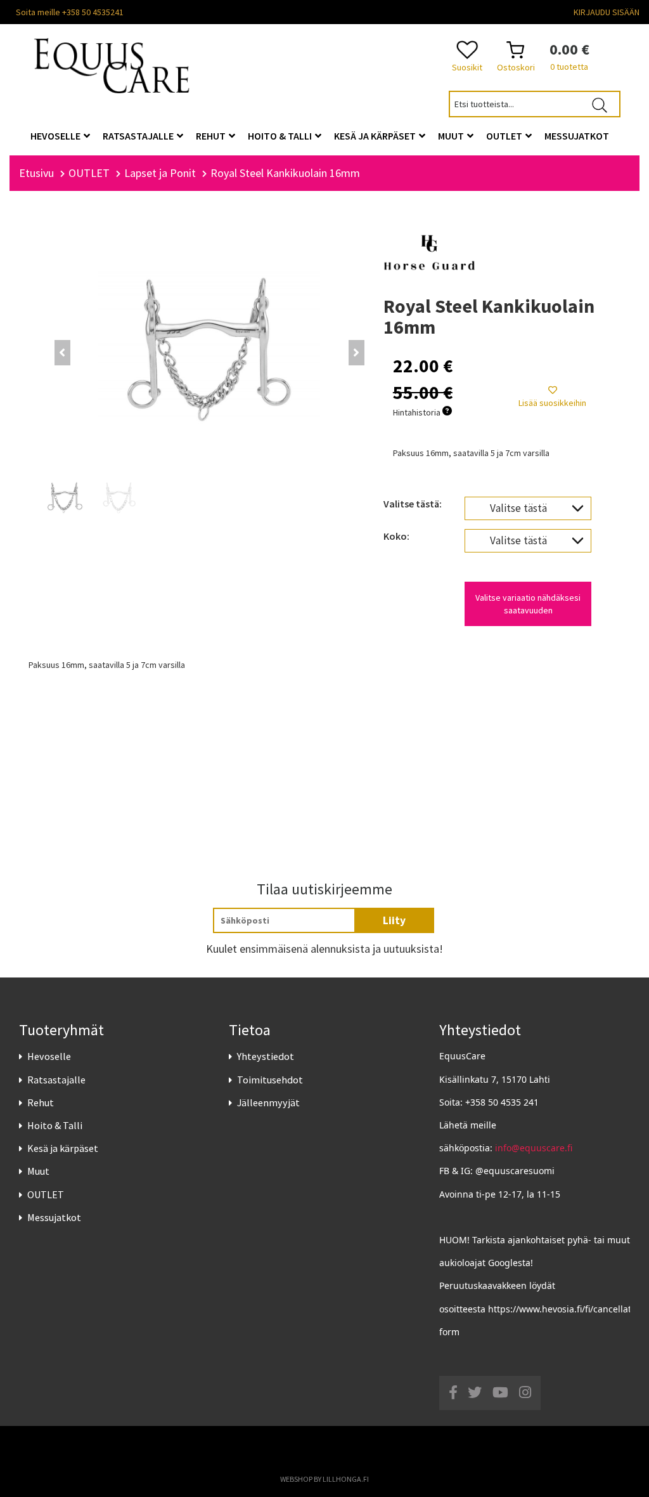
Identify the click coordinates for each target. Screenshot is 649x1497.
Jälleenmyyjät (268, 1102)
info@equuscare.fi (533, 1148)
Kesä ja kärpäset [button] (376, 135)
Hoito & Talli (54, 1125)
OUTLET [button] (505, 135)
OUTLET (45, 1194)
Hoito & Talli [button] (281, 135)
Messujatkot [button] (576, 135)
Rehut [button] (212, 135)
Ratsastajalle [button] (139, 135)
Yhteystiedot (265, 1056)
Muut (38, 1171)
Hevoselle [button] (56, 135)
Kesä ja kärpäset (62, 1148)
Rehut (40, 1102)
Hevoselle (49, 1056)
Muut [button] (452, 135)
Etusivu (36, 173)
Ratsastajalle (56, 1079)
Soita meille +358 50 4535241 (70, 12)
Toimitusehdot (270, 1079)
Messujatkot (54, 1217)
